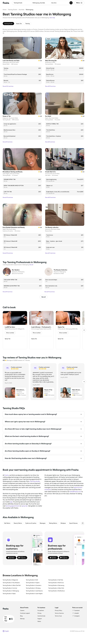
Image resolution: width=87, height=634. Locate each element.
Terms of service (59, 613)
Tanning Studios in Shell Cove (56, 582)
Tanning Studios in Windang (33, 588)
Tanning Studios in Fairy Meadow (11, 582)
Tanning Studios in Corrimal (10, 588)
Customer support (25, 613)
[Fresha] (6, 3)
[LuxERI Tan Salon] (15, 330)
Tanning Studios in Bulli (32, 580)
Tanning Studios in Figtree (33, 582)
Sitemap (22, 618)
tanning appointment (13, 506)
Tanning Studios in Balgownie (10, 580)
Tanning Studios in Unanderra (33, 585)
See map (52, 17)
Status (39, 621)
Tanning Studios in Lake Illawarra (34, 591)
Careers (22, 610)
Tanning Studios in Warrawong (56, 585)
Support (40, 618)
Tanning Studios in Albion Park (56, 588)
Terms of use (58, 616)
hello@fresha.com (75, 491)
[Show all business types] (82, 523)
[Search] (71, 3)
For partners (41, 610)
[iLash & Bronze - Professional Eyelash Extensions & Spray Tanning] (41, 330)
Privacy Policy (58, 610)
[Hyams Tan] (68, 330)
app (11, 502)
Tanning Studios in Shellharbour (56, 591)
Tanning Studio (12, 9)
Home (4, 9)
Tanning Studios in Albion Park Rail (11, 585)
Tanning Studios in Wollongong (11, 591)
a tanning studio (34, 481)
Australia (21, 9)
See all (44, 297)
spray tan (25, 506)
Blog (21, 616)
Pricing (39, 613)
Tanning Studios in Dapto (9, 593)
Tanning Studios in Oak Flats (55, 580)
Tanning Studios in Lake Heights (34, 593)
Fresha (6, 475)
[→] (84, 330)
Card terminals (41, 616)
